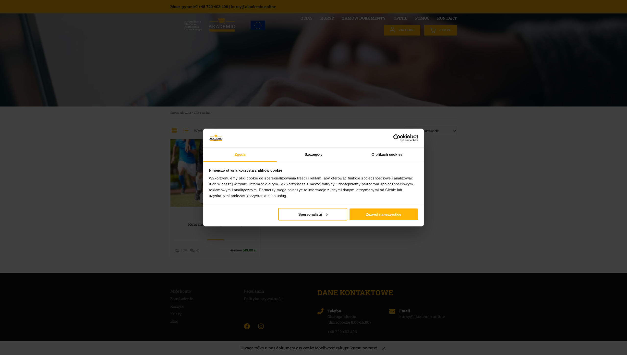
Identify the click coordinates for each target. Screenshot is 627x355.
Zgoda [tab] (240, 154)
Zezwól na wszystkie (383, 214)
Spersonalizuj (310, 214)
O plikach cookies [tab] (387, 154)
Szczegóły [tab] (314, 154)
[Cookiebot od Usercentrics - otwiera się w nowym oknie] (396, 138)
